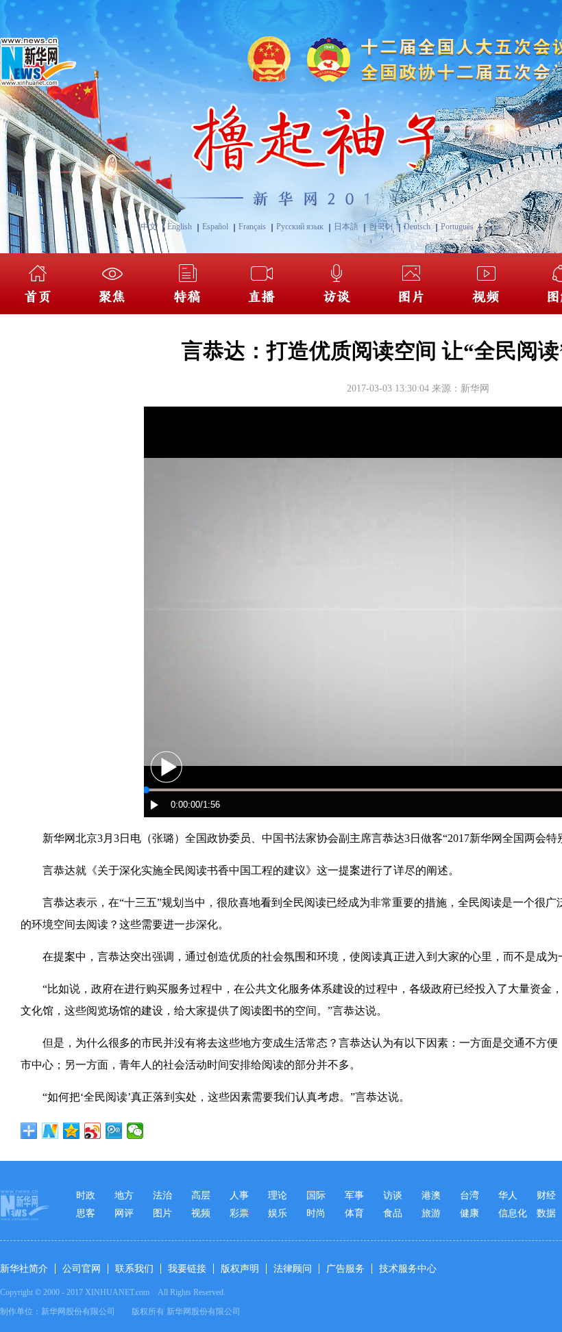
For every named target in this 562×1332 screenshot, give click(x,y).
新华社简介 (24, 1269)
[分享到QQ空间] (71, 1131)
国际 (316, 1195)
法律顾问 (292, 1269)
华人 (507, 1195)
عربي (493, 226)
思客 (85, 1213)
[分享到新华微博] (50, 1131)
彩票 (239, 1213)
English (179, 226)
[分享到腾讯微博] (114, 1131)
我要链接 (187, 1269)
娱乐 (277, 1213)
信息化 (512, 1213)
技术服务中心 (408, 1269)
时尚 (316, 1213)
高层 (200, 1195)
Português (457, 226)
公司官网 (81, 1269)
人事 (239, 1195)
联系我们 (134, 1269)
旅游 (431, 1213)
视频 (200, 1213)
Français (252, 226)
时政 (85, 1195)
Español (215, 226)
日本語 (346, 226)
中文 (148, 226)
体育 (354, 1213)
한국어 (381, 226)
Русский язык (299, 226)
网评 (124, 1213)
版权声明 (240, 1269)
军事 (354, 1195)
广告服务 (345, 1269)
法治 (162, 1195)
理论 (277, 1195)
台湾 (469, 1195)
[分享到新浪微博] (92, 1131)
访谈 (392, 1195)
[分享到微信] (135, 1131)
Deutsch (417, 226)
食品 (392, 1213)
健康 (469, 1213)
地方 (124, 1195)
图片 (162, 1213)
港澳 (431, 1195)
